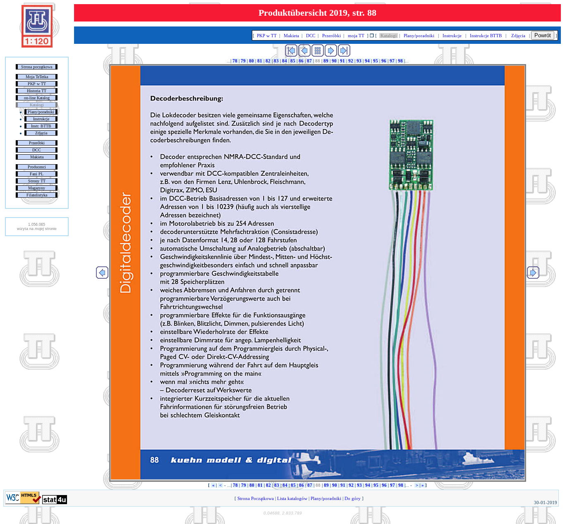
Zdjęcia (41, 133)
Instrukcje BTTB (486, 35)
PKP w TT (37, 83)
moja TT (356, 35)
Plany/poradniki (41, 112)
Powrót (542, 35)
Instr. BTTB (41, 126)
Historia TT (36, 91)
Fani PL (36, 174)
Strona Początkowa (255, 498)
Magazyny (36, 188)
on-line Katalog (37, 98)
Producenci (37, 167)
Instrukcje (41, 119)
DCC (36, 150)
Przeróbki (37, 143)
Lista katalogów (292, 498)
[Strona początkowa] (37, 45)
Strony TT (36, 181)
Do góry (352, 498)
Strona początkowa (36, 67)
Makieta (36, 157)
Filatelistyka (36, 195)
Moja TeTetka (37, 76)
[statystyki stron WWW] (54, 502)
